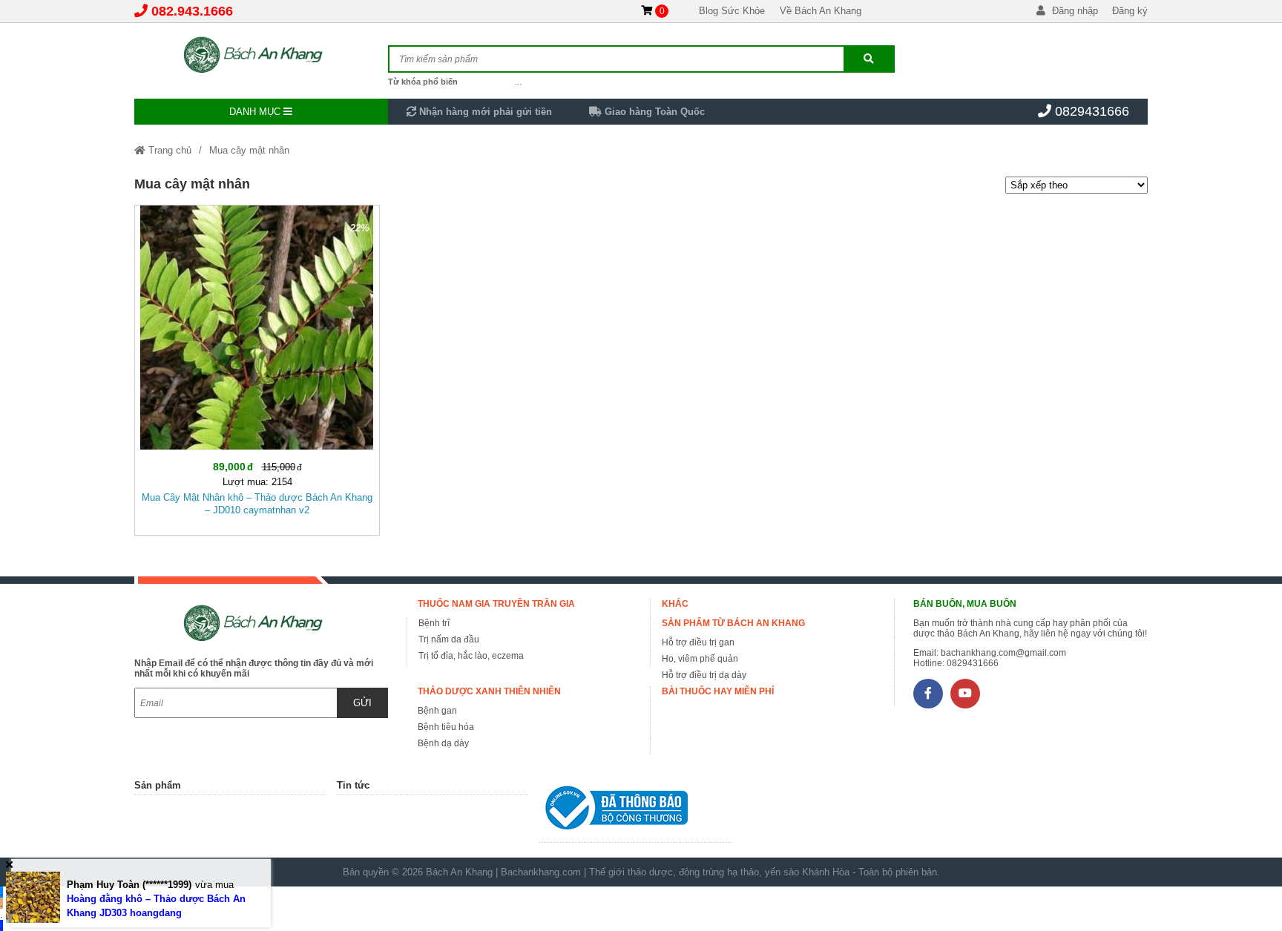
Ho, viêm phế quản (700, 659)
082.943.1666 (192, 11)
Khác (675, 604)
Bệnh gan (437, 710)
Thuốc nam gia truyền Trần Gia (496, 604)
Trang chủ (168, 150)
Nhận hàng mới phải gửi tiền (484, 111)
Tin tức (353, 785)
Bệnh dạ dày (443, 743)
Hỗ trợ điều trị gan (698, 642)
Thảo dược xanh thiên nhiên (489, 691)
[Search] (869, 59)
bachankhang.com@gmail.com (1003, 653)
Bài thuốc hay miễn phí (718, 691)
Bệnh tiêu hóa (446, 727)
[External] (635, 811)
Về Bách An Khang (820, 10)
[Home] (261, 55)
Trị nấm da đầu (448, 639)
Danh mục (256, 111)
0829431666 (1092, 111)
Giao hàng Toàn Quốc (653, 111)
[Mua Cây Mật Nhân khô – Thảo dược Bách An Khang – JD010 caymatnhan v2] (257, 367)
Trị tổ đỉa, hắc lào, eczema (471, 656)
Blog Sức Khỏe (732, 10)
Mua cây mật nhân (249, 150)
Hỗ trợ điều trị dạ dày (704, 675)
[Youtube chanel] (965, 693)
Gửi (362, 702)
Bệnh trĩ (434, 623)
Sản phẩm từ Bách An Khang (733, 623)
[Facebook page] (928, 693)
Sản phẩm (157, 785)
